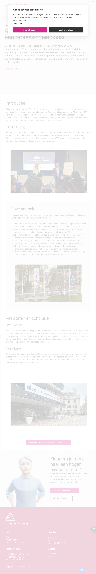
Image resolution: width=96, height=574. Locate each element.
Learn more (17, 23)
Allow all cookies (30, 30)
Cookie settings (66, 30)
